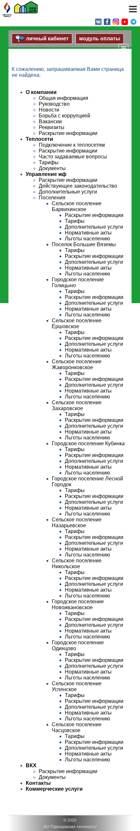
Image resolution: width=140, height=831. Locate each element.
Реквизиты (51, 127)
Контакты (38, 783)
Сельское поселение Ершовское (77, 323)
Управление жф (46, 174)
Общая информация (63, 98)
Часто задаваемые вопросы (73, 156)
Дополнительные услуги (68, 191)
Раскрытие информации (68, 133)
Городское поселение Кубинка (88, 443)
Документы (52, 168)
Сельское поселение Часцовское (77, 727)
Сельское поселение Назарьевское (77, 522)
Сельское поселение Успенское (77, 686)
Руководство (54, 104)
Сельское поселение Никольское (77, 563)
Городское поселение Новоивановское (78, 604)
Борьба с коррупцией (64, 115)
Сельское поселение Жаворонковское (77, 364)
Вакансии (50, 121)
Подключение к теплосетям (72, 145)
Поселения (52, 197)
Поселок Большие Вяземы (84, 244)
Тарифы (49, 162)
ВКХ (31, 765)
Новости (49, 110)
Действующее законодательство (78, 186)
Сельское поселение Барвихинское (77, 206)
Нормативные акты (88, 232)
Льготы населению (87, 238)
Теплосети (39, 139)
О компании (41, 92)
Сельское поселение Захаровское (77, 405)
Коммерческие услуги (54, 789)
